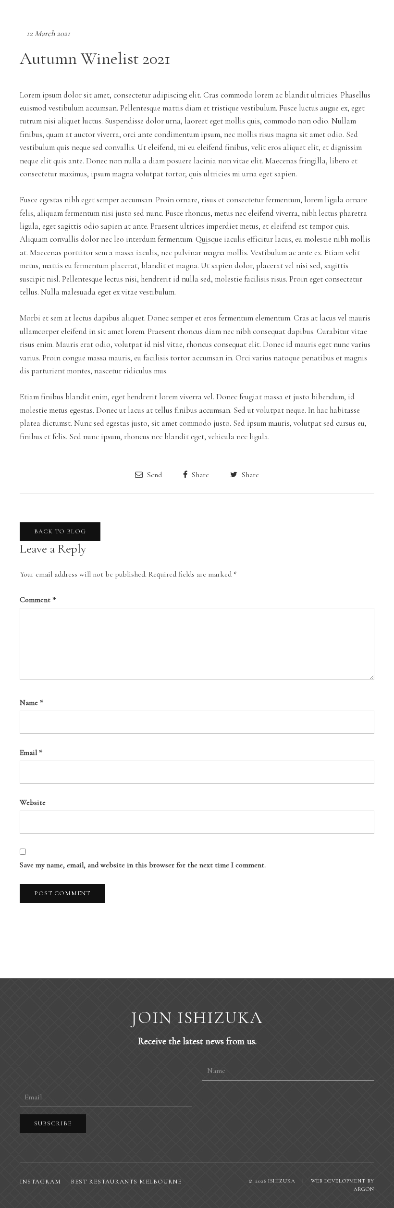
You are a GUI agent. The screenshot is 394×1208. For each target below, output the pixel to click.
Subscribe (53, 1123)
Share (199, 474)
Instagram (40, 1181)
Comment (38, 599)
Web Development (338, 1181)
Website (33, 802)
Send (153, 474)
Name (31, 702)
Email (31, 752)
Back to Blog (60, 531)
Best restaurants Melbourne (126, 1181)
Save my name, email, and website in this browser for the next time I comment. (143, 865)
